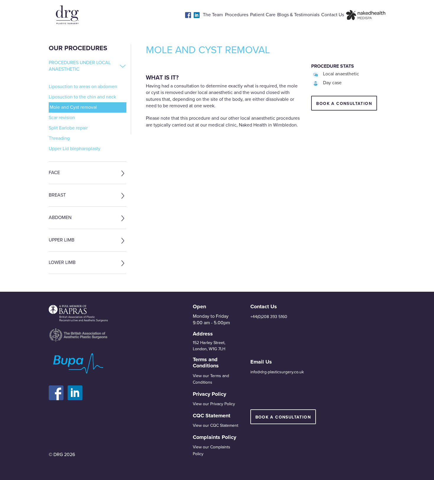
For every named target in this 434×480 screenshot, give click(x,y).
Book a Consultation (283, 417)
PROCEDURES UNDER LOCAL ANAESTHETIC (80, 66)
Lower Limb (62, 262)
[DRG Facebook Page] (58, 389)
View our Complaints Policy (211, 450)
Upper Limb (61, 240)
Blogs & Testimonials (298, 15)
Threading (59, 138)
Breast (57, 195)
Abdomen (60, 217)
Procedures (236, 15)
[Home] (67, 15)
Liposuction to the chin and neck (82, 97)
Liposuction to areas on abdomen (83, 87)
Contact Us (332, 15)
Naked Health (253, 125)
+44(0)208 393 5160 (268, 316)
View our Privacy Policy (214, 403)
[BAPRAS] (78, 313)
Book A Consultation (344, 103)
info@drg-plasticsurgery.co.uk (277, 371)
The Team (213, 15)
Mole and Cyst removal (73, 107)
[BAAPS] (78, 335)
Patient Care (262, 15)
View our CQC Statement (215, 425)
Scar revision (62, 118)
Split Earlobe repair (68, 128)
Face (54, 173)
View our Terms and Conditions (211, 379)
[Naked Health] (365, 15)
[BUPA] (78, 364)
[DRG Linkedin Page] (76, 389)
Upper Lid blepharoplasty (74, 149)
